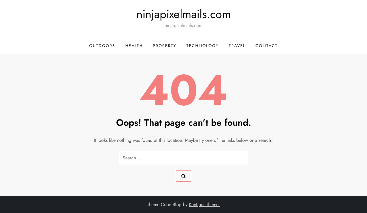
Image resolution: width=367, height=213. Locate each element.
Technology (202, 46)
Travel (237, 46)
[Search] (183, 176)
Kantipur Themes (204, 204)
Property (164, 46)
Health (134, 46)
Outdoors (102, 46)
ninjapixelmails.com (183, 14)
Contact (266, 46)
